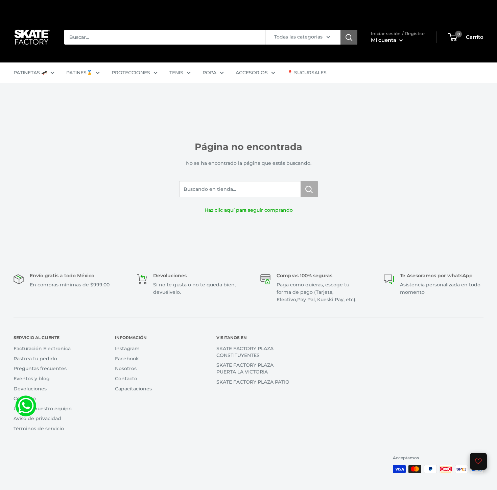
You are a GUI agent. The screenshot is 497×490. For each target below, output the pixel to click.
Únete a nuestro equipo (43, 409)
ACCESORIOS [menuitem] (252, 73)
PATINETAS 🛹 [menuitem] (30, 73)
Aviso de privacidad (37, 418)
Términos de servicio (39, 428)
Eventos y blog (32, 379)
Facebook (127, 359)
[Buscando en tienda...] (309, 189)
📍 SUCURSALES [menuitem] (307, 73)
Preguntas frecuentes (40, 368)
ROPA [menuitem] (209, 73)
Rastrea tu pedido (35, 359)
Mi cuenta (384, 40)
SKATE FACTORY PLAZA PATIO (252, 382)
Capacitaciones (133, 389)
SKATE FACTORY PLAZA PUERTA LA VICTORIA (245, 368)
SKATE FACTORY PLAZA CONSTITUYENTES (245, 351)
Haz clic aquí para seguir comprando (249, 210)
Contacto (25, 398)
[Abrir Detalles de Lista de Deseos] (478, 461)
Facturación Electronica (42, 348)
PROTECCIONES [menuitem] (131, 73)
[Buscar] (348, 37)
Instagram (127, 348)
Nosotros (126, 368)
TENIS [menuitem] (176, 73)
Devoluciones (30, 389)
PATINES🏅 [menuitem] (79, 73)
